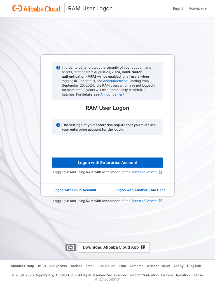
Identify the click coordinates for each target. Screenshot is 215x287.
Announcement (115, 81)
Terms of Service (144, 172)
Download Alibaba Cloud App (111, 247)
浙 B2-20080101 (107, 279)
